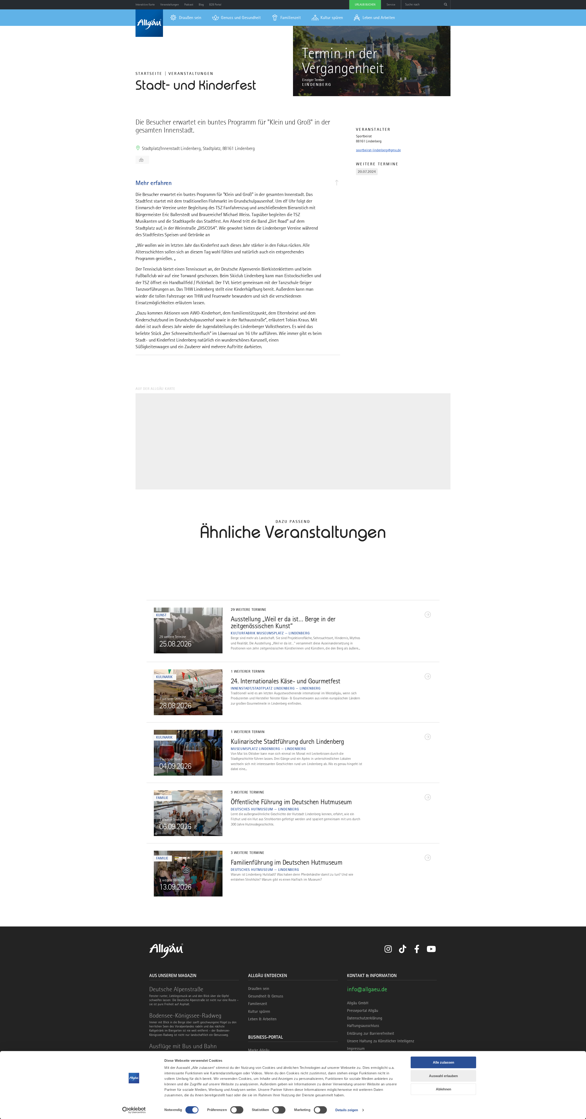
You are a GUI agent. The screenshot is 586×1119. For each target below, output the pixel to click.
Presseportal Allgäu (362, 1010)
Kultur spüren (259, 1011)
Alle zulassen (443, 1062)
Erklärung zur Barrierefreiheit (370, 1033)
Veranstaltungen (191, 73)
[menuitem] (186, 17)
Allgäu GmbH (357, 1003)
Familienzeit (257, 1003)
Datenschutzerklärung (364, 1018)
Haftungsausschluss (363, 1025)
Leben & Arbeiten (262, 1019)
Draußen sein (258, 988)
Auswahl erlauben (443, 1076)
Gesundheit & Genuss (265, 996)
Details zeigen (346, 1110)
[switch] (236, 1110)
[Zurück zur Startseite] (149, 23)
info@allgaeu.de (367, 989)
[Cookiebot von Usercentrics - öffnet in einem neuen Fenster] (134, 1110)
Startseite (149, 73)
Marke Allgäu (258, 1050)
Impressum (356, 1048)
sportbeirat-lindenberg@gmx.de (378, 150)
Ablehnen (443, 1089)
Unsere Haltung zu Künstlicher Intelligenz (380, 1041)
